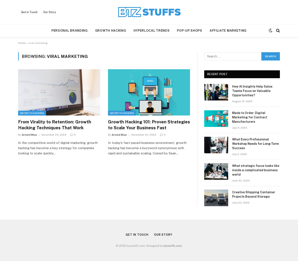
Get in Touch (29, 12)
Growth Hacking (110, 30)
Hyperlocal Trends (152, 30)
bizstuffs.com (173, 245)
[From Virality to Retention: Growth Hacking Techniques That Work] (59, 92)
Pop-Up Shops (189, 30)
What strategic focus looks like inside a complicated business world (255, 170)
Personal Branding (69, 30)
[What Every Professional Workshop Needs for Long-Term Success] (216, 145)
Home (22, 43)
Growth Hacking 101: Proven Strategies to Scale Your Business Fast (149, 124)
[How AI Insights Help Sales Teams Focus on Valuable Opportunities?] (216, 92)
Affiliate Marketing (228, 30)
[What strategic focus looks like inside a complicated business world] (216, 171)
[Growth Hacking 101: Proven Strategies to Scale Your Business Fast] (149, 92)
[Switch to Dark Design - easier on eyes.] (270, 31)
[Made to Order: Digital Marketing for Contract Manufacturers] (216, 118)
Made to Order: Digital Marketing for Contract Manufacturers (249, 117)
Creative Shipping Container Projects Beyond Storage (253, 194)
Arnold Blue (29, 134)
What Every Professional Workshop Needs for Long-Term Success (255, 144)
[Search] (277, 31)
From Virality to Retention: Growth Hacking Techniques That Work (54, 124)
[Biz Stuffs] (149, 12)
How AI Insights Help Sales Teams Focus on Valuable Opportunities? (252, 91)
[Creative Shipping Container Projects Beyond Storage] (216, 198)
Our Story (49, 12)
